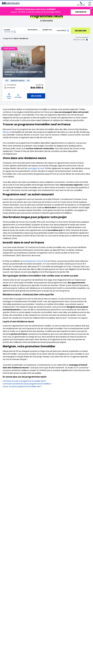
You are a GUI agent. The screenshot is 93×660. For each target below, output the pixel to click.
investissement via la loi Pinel (35, 261)
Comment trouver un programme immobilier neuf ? (24, 381)
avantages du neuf (36, 168)
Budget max (47, 30)
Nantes (6, 132)
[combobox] (15, 31)
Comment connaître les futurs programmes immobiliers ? (27, 384)
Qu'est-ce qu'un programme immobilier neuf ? (22, 386)
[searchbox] (17, 31)
